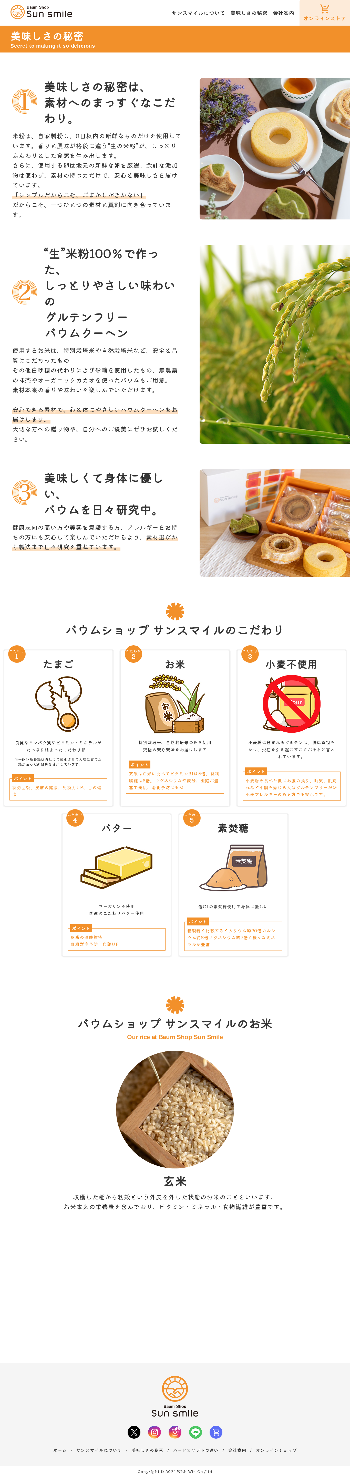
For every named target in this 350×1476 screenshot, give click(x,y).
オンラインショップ (276, 1450)
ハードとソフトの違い (196, 1450)
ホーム (60, 1450)
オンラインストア (324, 18)
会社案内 (283, 12)
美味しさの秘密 (249, 12)
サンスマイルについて (198, 12)
